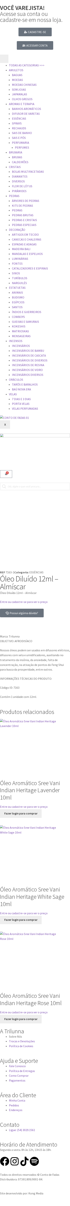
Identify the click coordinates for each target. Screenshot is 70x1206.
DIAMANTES (19, 176)
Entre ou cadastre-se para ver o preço (24, 602)
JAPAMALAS (19, 94)
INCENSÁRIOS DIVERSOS (27, 375)
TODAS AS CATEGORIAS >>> (26, 65)
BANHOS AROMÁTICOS (26, 109)
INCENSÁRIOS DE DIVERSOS (29, 360)
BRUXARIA (15, 152)
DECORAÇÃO (17, 230)
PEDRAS (14, 196)
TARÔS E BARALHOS (25, 384)
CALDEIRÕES (20, 162)
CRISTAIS (15, 167)
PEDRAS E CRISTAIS (24, 220)
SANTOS (17, 307)
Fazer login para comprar (21, 813)
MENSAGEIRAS (21, 336)
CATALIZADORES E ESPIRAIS (30, 268)
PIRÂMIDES (19, 191)
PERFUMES (22, 147)
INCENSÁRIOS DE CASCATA (29, 355)
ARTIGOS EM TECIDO (25, 234)
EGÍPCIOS (18, 302)
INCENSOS (15, 341)
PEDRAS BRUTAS (22, 215)
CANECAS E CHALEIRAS (26, 239)
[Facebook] (4, 1161)
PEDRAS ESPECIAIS (24, 225)
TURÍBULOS (19, 278)
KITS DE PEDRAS (22, 205)
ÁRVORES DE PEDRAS (25, 201)
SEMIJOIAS (19, 89)
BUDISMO (18, 297)
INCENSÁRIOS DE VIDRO (27, 370)
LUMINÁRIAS (20, 259)
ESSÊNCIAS (19, 118)
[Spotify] (34, 1161)
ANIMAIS (17, 292)
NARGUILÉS (19, 283)
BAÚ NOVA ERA (21, 389)
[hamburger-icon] (4, 59)
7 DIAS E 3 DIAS (21, 399)
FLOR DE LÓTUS (22, 186)
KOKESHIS (18, 326)
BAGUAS (17, 75)
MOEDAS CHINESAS (24, 85)
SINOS (16, 273)
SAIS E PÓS (19, 138)
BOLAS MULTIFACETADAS (28, 171)
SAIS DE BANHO (22, 133)
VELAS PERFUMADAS (25, 408)
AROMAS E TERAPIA (21, 104)
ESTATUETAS (17, 287)
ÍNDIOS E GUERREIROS (26, 312)
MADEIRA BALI (21, 249)
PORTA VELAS (20, 404)
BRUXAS (17, 157)
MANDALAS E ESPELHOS (27, 254)
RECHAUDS (19, 128)
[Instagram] (14, 1161)
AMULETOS (16, 70)
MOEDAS (17, 80)
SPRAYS (17, 123)
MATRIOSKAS (20, 331)
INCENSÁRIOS (21, 346)
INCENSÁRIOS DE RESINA (28, 365)
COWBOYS (18, 317)
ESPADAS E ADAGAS (24, 244)
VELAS (13, 394)
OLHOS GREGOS (22, 99)
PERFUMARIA (20, 142)
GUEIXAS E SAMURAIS (25, 322)
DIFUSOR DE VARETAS (26, 113)
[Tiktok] (24, 1161)
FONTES (17, 263)
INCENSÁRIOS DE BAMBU (28, 350)
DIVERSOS (18, 181)
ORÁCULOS (16, 379)
